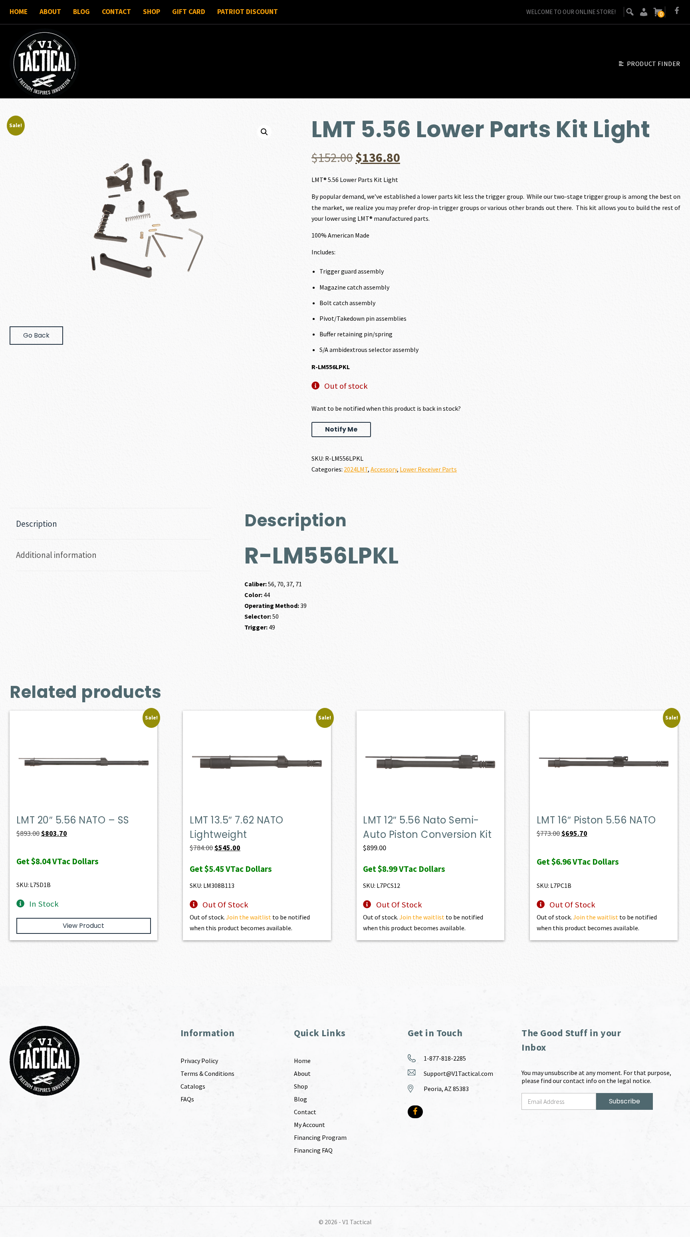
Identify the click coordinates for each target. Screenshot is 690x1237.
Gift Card (188, 11)
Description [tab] (36, 523)
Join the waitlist (248, 917)
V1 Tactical (357, 1222)
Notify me (341, 429)
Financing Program (320, 1137)
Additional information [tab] (56, 555)
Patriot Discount (247, 11)
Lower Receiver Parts (428, 469)
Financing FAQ (313, 1150)
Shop (151, 11)
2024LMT (356, 469)
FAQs (187, 1099)
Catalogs (192, 1086)
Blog (81, 11)
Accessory (384, 469)
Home (19, 11)
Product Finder (653, 64)
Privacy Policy (199, 1061)
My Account (309, 1125)
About (50, 11)
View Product (83, 925)
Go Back (36, 335)
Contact (116, 11)
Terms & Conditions (207, 1073)
